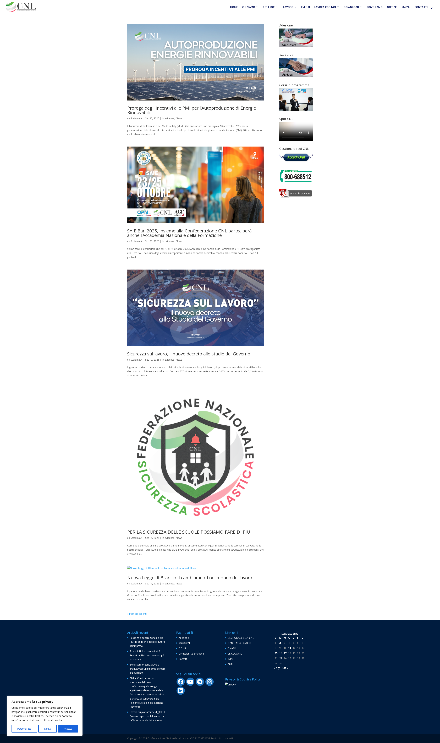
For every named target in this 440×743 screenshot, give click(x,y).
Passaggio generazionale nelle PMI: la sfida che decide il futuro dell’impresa (147, 642)
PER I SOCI (269, 7)
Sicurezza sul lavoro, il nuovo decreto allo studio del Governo (188, 354)
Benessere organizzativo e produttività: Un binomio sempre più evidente (148, 668)
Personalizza (24, 728)
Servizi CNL (185, 643)
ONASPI (232, 648)
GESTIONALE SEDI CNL (241, 637)
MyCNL (406, 7)
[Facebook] (181, 682)
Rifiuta (47, 728)
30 (280, 663)
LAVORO (288, 7)
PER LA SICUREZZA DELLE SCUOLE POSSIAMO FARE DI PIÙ (188, 532)
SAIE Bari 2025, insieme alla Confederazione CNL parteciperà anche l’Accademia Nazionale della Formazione (189, 233)
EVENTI (305, 7)
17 (285, 653)
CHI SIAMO (248, 7)
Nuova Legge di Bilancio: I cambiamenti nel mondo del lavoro (189, 577)
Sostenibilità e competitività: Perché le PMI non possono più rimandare (147, 655)
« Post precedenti (137, 613)
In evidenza (168, 118)
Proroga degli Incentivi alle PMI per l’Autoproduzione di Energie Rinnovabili (191, 110)
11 (289, 648)
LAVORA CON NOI (325, 7)
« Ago (277, 667)
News (179, 118)
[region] (44, 716)
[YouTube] (190, 682)
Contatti (183, 659)
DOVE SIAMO (375, 7)
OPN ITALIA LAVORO (239, 643)
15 (276, 653)
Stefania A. (136, 118)
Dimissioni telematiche (191, 653)
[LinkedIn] (181, 690)
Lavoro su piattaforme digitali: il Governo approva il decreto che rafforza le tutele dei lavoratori (147, 716)
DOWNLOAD (351, 7)
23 (280, 658)
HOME (234, 7)
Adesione (184, 637)
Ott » (285, 667)
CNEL (231, 664)
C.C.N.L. (183, 648)
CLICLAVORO (235, 653)
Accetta (68, 728)
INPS (230, 659)
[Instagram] (209, 682)
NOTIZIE (392, 7)
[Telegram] (200, 682)
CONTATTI (421, 7)
